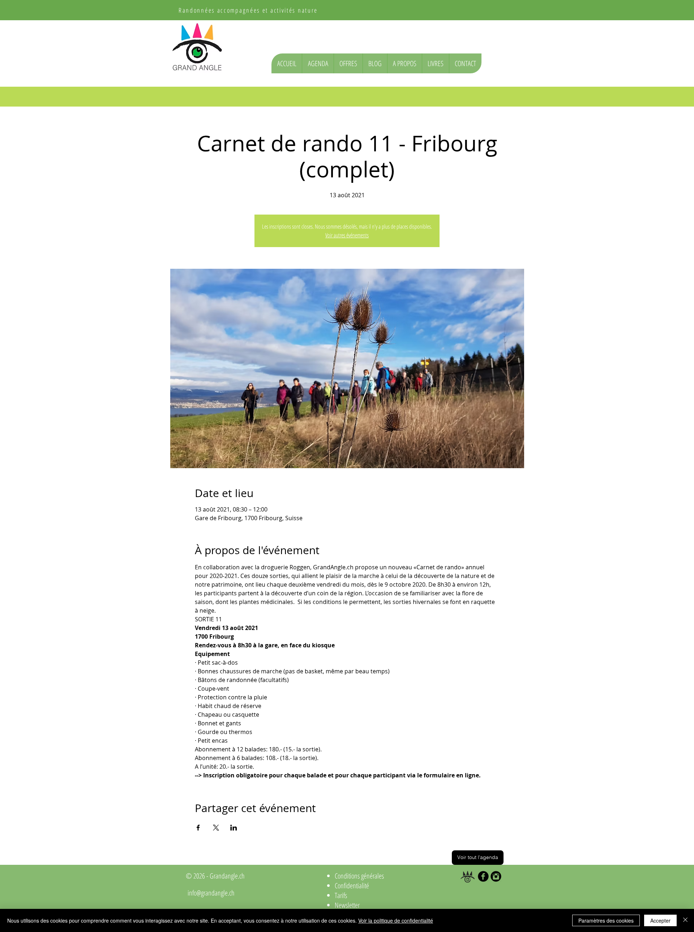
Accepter (660, 920)
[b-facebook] (483, 876)
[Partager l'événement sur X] (216, 827)
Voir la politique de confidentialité (395, 920)
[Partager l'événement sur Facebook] (198, 827)
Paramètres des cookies (606, 920)
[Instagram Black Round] (495, 876)
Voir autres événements (347, 235)
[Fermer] (685, 920)
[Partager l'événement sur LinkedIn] (233, 827)
